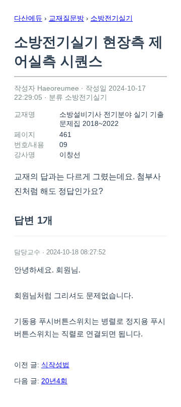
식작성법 (55, 365)
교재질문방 (66, 18)
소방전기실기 (111, 18)
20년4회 (54, 381)
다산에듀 (28, 18)
